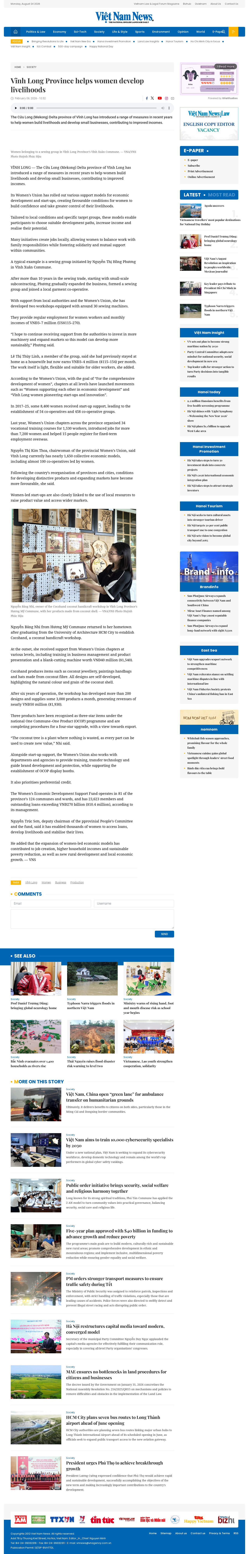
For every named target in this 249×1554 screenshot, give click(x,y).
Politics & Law (35, 32)
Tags (16, 882)
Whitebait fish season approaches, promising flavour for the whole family (208, 742)
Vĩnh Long (31, 882)
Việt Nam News (124, 17)
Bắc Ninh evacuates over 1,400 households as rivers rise (32, 1063)
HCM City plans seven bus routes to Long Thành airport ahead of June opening (113, 1420)
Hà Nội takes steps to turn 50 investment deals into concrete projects (206, 464)
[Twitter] (152, 98)
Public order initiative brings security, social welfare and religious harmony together (117, 1188)
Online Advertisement (201, 177)
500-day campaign (70, 46)
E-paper (194, 151)
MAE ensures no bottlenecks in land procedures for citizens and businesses (116, 1374)
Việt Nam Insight (20, 46)
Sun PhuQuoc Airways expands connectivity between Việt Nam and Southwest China (209, 600)
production (77, 882)
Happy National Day (101, 46)
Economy (59, 32)
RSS (236, 1533)
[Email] (172, 98)
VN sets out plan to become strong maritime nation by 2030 (208, 344)
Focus (17, 41)
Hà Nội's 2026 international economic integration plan (210, 477)
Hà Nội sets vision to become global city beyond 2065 (209, 538)
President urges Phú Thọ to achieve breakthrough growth (114, 1465)
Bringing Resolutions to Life (47, 41)
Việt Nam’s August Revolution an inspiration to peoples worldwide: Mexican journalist (220, 265)
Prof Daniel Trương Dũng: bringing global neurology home (34, 1005)
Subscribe (194, 165)
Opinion (183, 32)
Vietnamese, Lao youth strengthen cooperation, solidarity (148, 1063)
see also (24, 956)
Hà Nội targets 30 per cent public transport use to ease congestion (207, 527)
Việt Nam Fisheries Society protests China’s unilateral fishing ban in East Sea (210, 693)
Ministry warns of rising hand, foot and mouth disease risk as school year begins (149, 1008)
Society (99, 32)
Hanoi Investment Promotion (114, 41)
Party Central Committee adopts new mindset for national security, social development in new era (210, 356)
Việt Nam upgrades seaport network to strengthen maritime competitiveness (209, 663)
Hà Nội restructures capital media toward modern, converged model (115, 1329)
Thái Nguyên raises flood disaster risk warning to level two (91, 1063)
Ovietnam (201, 3)
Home (18, 67)
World (200, 32)
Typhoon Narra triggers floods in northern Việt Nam (91, 1005)
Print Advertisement (200, 171)
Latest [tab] (192, 195)
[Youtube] (159, 98)
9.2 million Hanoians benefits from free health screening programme (209, 403)
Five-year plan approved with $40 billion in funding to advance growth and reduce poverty (119, 1233)
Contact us (198, 1533)
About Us (215, 3)
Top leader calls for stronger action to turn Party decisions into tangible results (210, 371)
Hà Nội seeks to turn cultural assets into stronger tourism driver (208, 517)
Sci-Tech (80, 32)
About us (181, 1533)
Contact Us (231, 3)
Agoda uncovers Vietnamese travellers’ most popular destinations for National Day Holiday (209, 215)
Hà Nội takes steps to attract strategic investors (210, 488)
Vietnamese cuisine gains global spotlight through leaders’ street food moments (210, 757)
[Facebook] (147, 98)
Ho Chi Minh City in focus (205, 41)
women (46, 882)
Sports (140, 32)
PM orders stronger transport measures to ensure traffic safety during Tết (114, 1281)
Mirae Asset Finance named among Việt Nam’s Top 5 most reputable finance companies (209, 615)
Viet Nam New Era (80, 41)
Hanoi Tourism (175, 41)
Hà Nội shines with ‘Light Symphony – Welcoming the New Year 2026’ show (210, 415)
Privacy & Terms (219, 1533)
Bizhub (187, 3)
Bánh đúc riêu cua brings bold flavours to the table (205, 770)
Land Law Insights (148, 41)
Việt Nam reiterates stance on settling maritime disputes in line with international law (210, 678)
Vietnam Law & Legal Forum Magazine (156, 3)
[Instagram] (166, 98)
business (60, 882)
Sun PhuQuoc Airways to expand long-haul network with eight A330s (209, 628)
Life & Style (119, 32)
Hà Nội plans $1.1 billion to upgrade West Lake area (208, 428)
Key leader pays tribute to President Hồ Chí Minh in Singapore (220, 288)
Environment (161, 32)
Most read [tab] (221, 195)
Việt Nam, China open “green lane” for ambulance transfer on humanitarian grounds (115, 1097)
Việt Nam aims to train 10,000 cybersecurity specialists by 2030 (119, 1142)
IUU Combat (44, 46)
